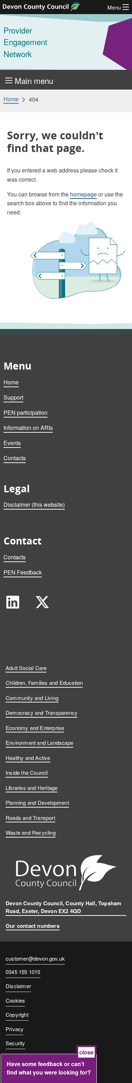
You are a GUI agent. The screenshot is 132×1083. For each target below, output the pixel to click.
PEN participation (26, 412)
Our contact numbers (32, 926)
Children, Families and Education (44, 682)
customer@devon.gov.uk (35, 958)
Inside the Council (27, 772)
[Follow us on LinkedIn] (13, 602)
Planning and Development (37, 802)
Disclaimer (18, 986)
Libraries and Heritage (31, 787)
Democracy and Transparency (41, 712)
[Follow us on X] (42, 602)
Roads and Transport (30, 817)
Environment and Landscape (39, 742)
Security (15, 1043)
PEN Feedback (23, 572)
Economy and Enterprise (35, 727)
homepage (83, 194)
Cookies (15, 1000)
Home (11, 99)
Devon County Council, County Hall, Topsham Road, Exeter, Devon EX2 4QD (63, 907)
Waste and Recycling (31, 832)
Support (13, 397)
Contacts (15, 458)
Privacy (15, 1029)
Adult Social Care (26, 667)
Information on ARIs (28, 428)
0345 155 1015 (23, 972)
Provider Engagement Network (25, 41)
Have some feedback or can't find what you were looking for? (49, 1068)
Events (12, 443)
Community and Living (32, 697)
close (86, 1052)
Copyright (17, 1014)
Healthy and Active (28, 757)
